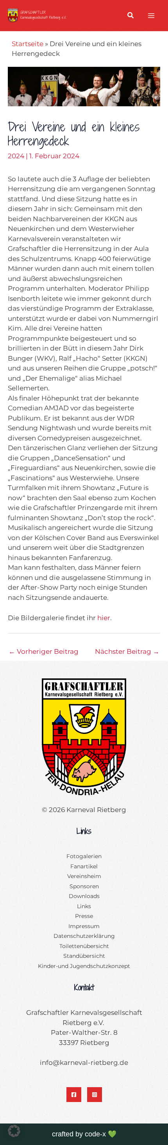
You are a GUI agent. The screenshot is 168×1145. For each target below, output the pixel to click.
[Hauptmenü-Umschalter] (152, 16)
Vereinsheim (84, 876)
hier (103, 618)
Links (84, 906)
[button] (130, 16)
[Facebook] (73, 1094)
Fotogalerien (84, 856)
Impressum (84, 926)
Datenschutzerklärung (84, 935)
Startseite (27, 44)
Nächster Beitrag (127, 651)
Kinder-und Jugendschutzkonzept (84, 966)
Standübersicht (84, 955)
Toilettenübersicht (84, 946)
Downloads (84, 896)
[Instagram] (94, 1094)
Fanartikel (84, 866)
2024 (16, 156)
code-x (95, 1134)
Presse (84, 916)
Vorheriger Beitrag (44, 651)
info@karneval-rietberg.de (84, 1062)
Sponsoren (84, 886)
